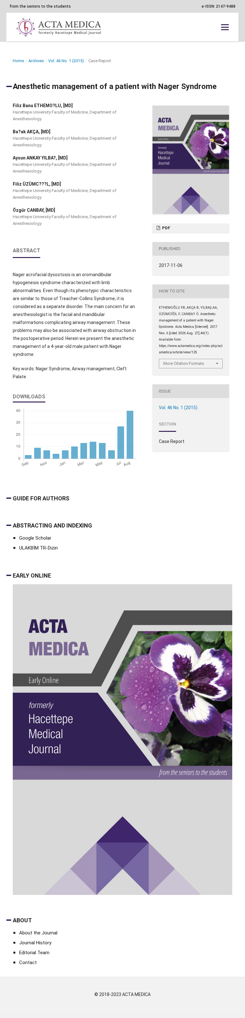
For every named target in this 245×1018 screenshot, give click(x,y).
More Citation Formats (183, 363)
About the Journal (38, 933)
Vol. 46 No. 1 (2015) (66, 60)
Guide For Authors (41, 498)
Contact (28, 962)
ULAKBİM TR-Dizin (38, 548)
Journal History (35, 943)
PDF (165, 227)
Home (18, 60)
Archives (36, 60)
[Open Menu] (225, 27)
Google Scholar (35, 538)
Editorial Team (34, 952)
